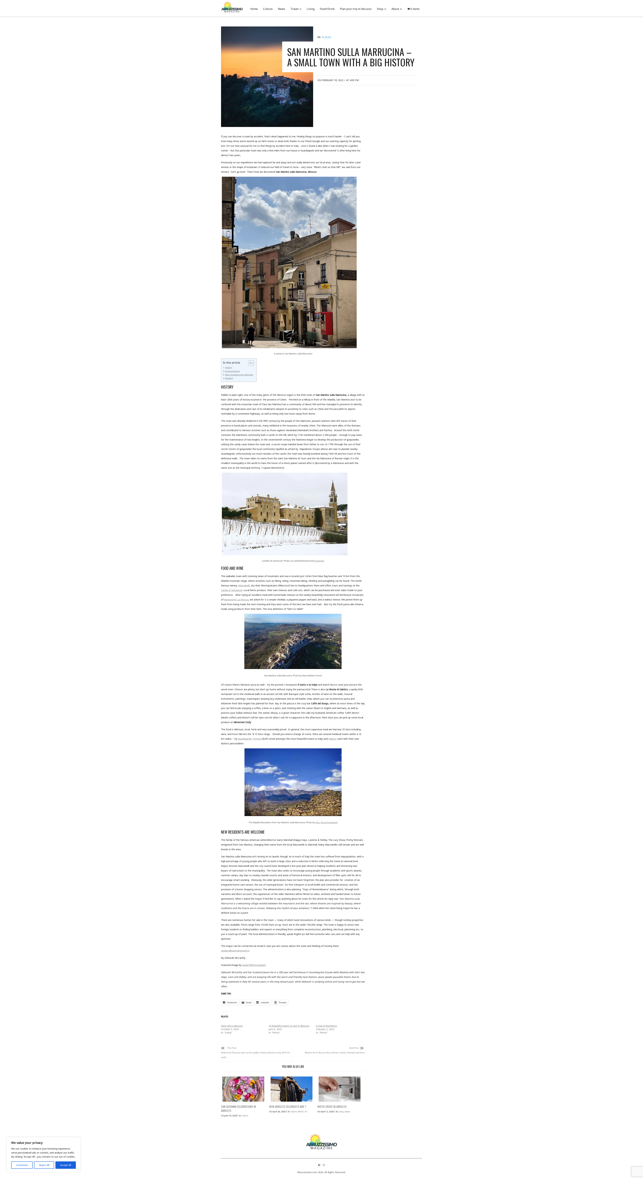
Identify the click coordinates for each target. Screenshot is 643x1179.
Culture (268, 9)
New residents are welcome (239, 374)
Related (229, 378)
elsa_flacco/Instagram (326, 822)
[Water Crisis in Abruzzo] (339, 1089)
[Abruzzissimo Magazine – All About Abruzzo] (321, 1137)
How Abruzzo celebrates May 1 (287, 1106)
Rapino (332, 738)
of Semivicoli (235, 590)
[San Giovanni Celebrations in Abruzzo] (243, 1089)
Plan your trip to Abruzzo (356, 9)
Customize (22, 1165)
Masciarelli (244, 585)
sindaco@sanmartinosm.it (235, 950)
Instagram (319, 560)
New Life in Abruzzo (232, 1025)
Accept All (65, 1165)
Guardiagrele (245, 738)
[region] (43, 1154)
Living (310, 9)
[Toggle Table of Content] (249, 363)
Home (254, 9)
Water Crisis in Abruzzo (331, 1106)
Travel (295, 9)
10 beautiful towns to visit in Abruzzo (289, 1025)
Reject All (44, 1165)
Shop (380, 9)
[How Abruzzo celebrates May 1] (291, 1089)
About (395, 9)
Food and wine (232, 371)
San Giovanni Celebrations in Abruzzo (238, 1108)
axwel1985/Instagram (254, 965)
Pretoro (257, 738)
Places (326, 37)
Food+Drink (327, 9)
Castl (224, 590)
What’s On (302, 1111)
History (228, 367)
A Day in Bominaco (326, 1025)
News (281, 9)
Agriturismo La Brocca (236, 599)
